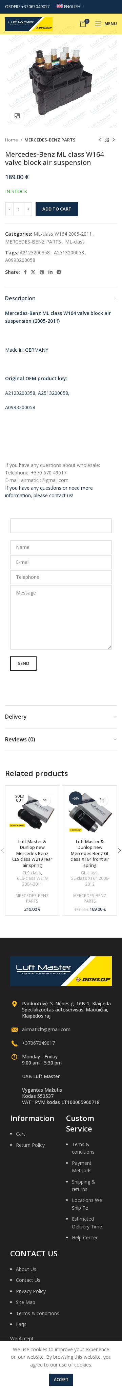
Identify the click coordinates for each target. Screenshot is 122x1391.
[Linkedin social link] (50, 272)
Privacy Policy (31, 1291)
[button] (102, 800)
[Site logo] (29, 23)
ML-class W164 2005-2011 (63, 234)
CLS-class (31, 873)
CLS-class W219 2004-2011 (32, 881)
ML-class (75, 241)
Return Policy (30, 1145)
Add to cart (57, 209)
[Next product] (113, 139)
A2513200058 (69, 252)
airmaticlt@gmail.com (46, 1029)
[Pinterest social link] (42, 272)
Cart (20, 1133)
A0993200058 (20, 260)
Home (12, 140)
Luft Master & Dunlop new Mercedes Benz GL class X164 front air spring (89, 854)
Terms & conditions (37, 1313)
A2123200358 (35, 252)
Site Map (25, 1302)
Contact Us (28, 1280)
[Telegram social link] (59, 272)
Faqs (21, 1324)
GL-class (89, 873)
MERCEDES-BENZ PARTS (50, 140)
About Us (26, 1269)
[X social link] (33, 272)
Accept (61, 1379)
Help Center (85, 1237)
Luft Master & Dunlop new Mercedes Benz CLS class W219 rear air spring (32, 854)
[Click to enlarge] (17, 116)
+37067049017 (38, 1043)
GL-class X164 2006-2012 (89, 881)
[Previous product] (100, 139)
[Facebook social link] (25, 272)
